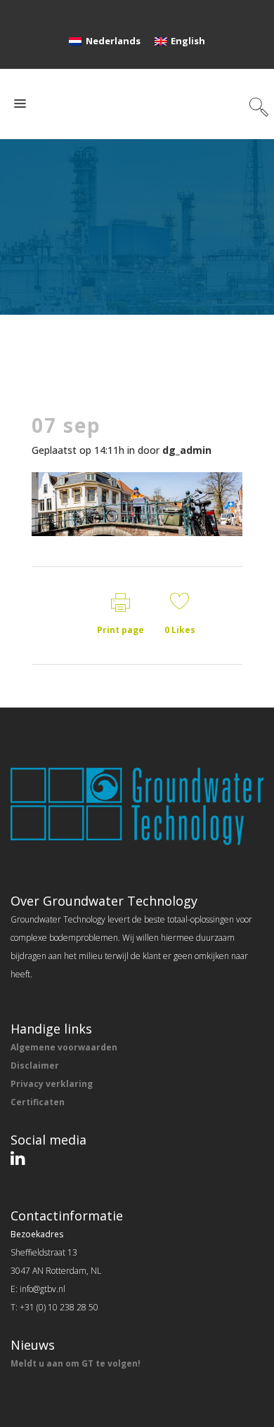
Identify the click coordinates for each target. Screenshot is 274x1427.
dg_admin (186, 450)
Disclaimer (35, 1065)
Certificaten (38, 1102)
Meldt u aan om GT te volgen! (76, 1363)
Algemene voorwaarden (64, 1047)
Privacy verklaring (52, 1084)
